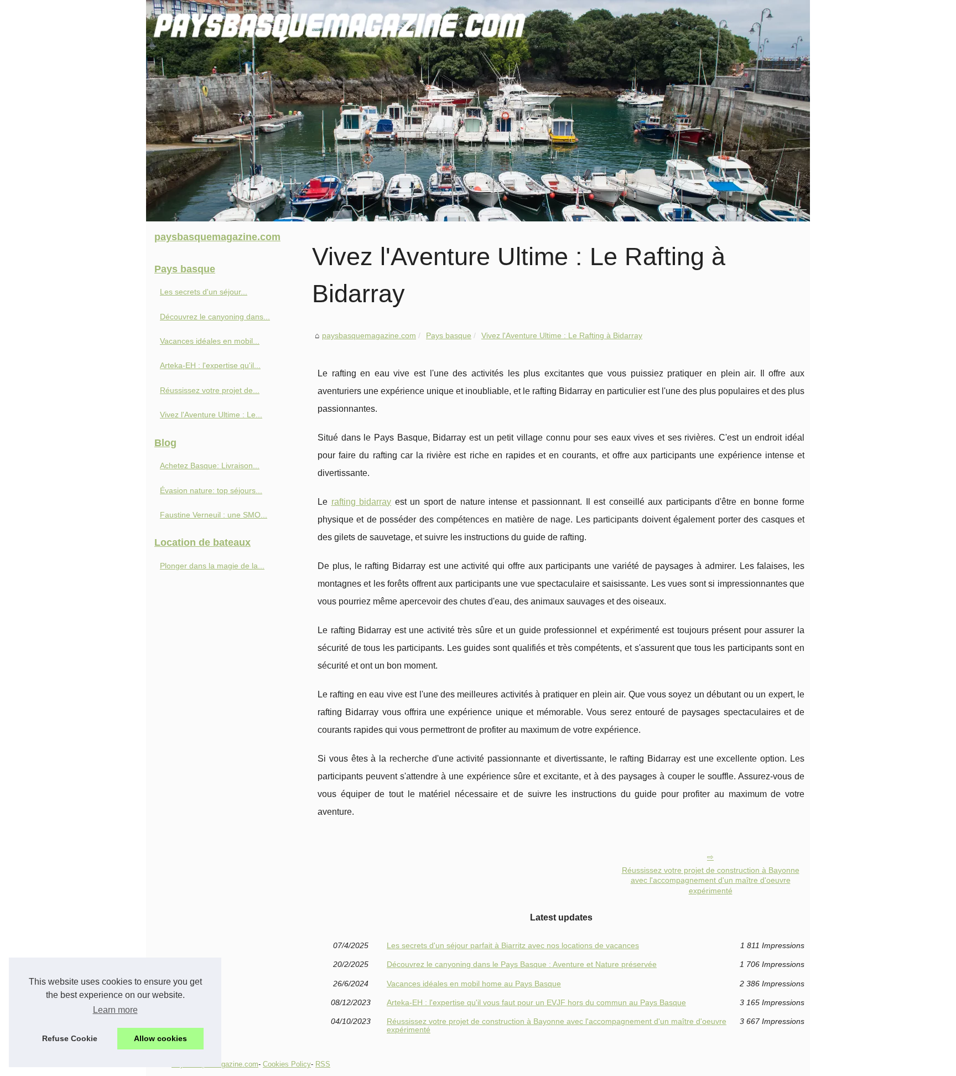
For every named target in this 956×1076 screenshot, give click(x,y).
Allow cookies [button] (160, 1038)
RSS (322, 1064)
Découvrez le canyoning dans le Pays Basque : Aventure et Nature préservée (522, 964)
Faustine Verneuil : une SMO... (213, 514)
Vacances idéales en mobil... (209, 341)
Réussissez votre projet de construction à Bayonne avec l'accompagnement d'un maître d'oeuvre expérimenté (710, 880)
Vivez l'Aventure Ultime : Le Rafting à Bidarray (561, 335)
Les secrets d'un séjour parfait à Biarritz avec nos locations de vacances (513, 945)
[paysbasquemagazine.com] (478, 110)
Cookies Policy (287, 1064)
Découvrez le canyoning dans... (215, 316)
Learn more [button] (115, 1010)
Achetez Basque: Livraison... (209, 465)
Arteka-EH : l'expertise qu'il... (210, 365)
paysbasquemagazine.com (369, 335)
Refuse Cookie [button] (69, 1038)
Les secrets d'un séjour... (203, 291)
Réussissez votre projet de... (209, 390)
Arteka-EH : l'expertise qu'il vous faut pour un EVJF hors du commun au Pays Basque (536, 1002)
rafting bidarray (361, 501)
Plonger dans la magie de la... (212, 565)
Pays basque (448, 335)
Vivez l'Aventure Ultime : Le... (211, 414)
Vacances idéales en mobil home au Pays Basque (474, 983)
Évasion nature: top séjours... (211, 490)
